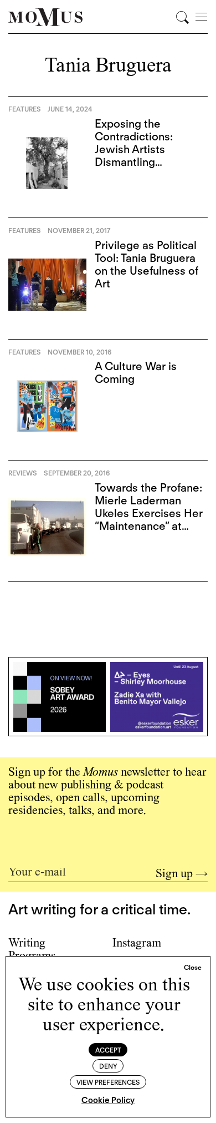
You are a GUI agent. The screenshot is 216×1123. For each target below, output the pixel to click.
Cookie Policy (108, 1100)
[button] (193, 968)
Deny (108, 1066)
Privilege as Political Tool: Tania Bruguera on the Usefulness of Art (146, 264)
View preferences (108, 1082)
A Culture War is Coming (136, 373)
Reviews (22, 473)
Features (24, 109)
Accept (108, 1050)
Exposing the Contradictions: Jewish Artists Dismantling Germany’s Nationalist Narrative (151, 155)
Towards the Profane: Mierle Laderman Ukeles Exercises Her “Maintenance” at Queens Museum (149, 513)
